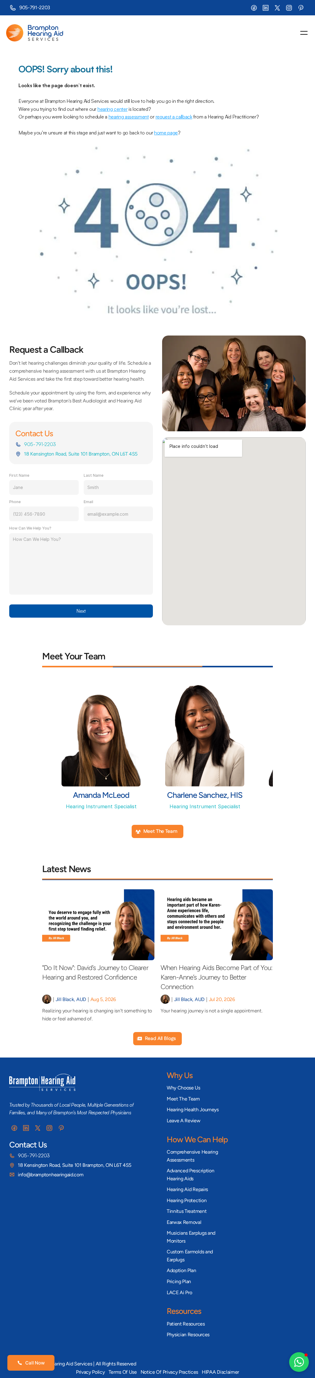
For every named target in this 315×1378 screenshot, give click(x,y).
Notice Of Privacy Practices (169, 1372)
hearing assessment (129, 117)
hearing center (113, 109)
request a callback (174, 117)
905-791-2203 (34, 7)
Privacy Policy (90, 1372)
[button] (299, 1362)
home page (166, 133)
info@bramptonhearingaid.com (50, 1175)
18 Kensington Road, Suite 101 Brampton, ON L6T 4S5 (81, 454)
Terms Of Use (123, 1372)
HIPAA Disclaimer (220, 1372)
